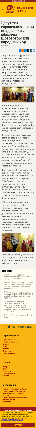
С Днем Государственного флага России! (17, 316)
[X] (28, 50)
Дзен (5, 346)
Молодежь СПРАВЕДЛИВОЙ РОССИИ (13, 394)
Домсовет (7, 402)
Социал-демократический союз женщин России (15, 398)
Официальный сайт (10, 339)
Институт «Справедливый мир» (15, 389)
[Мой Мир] (25, 50)
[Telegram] (34, 50)
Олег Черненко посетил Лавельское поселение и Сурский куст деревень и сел (17, 277)
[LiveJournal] (31, 50)
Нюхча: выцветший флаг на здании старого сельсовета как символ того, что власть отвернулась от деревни (17, 285)
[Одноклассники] (22, 50)
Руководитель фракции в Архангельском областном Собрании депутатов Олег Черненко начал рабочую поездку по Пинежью (17, 306)
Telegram (6, 344)
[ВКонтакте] (20, 50)
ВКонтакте (7, 351)
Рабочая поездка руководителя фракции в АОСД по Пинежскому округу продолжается (17, 295)
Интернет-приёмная (10, 342)
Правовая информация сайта (12, 420)
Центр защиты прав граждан (14, 391)
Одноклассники (9, 353)
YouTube (6, 376)
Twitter (5, 349)
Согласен (18, 425)
